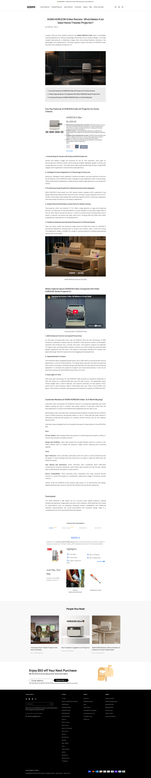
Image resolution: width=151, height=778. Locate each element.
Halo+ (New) (65, 743)
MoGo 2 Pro (65, 731)
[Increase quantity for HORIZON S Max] (77, 146)
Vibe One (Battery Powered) (70, 701)
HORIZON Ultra (66, 716)
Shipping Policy (109, 707)
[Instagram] (35, 699)
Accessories (78, 7)
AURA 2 (64, 752)
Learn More (100, 561)
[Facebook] (29, 699)
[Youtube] (32, 699)
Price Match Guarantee (90, 710)
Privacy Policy (109, 710)
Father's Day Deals (99, 7)
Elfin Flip (64, 740)
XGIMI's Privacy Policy (72, 683)
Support (85, 7)
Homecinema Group (89, 713)
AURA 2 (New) (66, 749)
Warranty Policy (109, 704)
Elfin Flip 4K (65, 755)
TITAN (63, 698)
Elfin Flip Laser (65, 758)
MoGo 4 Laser (66, 722)
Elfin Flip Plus (65, 737)
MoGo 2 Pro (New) (67, 728)
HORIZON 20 (65, 704)
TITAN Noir (65, 761)
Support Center (109, 698)
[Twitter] (26, 699)
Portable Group (88, 716)
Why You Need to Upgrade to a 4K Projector (75, 648)
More (67, 143)
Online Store (87, 707)
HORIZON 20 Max (66, 707)
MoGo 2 (64, 734)
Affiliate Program (88, 701)
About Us (86, 698)
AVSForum (86, 719)
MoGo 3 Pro (65, 725)
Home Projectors (44, 7)
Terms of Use (66, 773)
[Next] (60, 124)
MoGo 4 (64, 719)
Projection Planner (110, 716)
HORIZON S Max (66, 710)
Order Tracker (109, 713)
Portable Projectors (56, 7)
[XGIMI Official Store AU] (31, 7)
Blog (90, 7)
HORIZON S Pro (66, 713)
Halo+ (63, 746)
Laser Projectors (68, 7)
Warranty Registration (111, 701)
